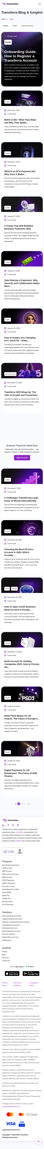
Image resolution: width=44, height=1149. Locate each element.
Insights (5, 26)
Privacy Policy (4, 984)
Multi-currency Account (10, 874)
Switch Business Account (11, 931)
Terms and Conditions (17, 984)
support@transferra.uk (11, 1130)
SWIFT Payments (8, 883)
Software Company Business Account (15, 922)
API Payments (7, 901)
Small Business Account (11, 925)
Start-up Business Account (11, 916)
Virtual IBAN (6, 892)
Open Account (22, 458)
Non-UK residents (8, 934)
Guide (15, 26)
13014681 (19, 832)
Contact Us (6, 961)
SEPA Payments (8, 880)
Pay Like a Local (8, 886)
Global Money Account (10, 937)
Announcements (27, 26)
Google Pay (6, 898)
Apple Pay (6, 895)
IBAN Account (7, 877)
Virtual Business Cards (10, 889)
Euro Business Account (10, 865)
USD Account (7, 868)
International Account (9, 928)
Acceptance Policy (33, 984)
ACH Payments (7, 904)
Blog (3, 955)
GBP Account (7, 871)
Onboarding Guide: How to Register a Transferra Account (20, 56)
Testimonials (6, 940)
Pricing (4, 951)
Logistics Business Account (12, 919)
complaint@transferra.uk (11, 1106)
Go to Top (38, 1141)
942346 (18, 841)
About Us (5, 958)
